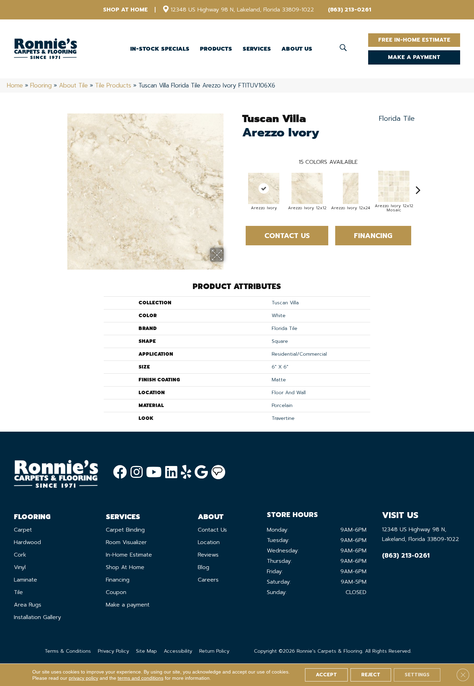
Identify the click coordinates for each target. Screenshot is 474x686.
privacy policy (83, 678)
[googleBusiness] (201, 472)
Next (418, 179)
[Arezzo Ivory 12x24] (350, 188)
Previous (239, 179)
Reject (370, 674)
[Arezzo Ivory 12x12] (307, 188)
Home (15, 85)
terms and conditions (140, 678)
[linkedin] (171, 472)
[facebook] (120, 472)
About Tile (73, 85)
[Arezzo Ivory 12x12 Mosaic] (393, 186)
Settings (417, 674)
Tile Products (113, 85)
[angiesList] (218, 472)
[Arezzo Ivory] (263, 188)
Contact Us (287, 235)
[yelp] (186, 472)
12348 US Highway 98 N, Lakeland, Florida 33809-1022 (242, 9)
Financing (373, 235)
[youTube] (154, 472)
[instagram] (136, 472)
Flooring (41, 85)
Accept (326, 674)
